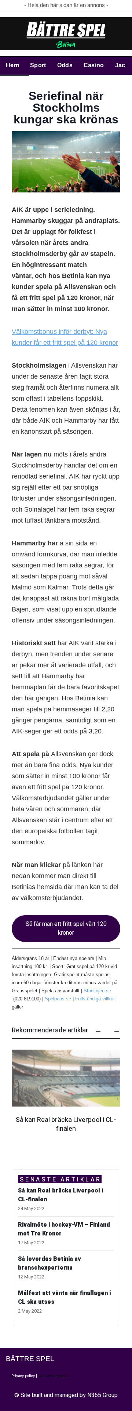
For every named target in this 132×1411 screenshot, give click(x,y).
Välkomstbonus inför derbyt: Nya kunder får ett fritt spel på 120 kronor (65, 337)
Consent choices (52, 1376)
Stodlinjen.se (97, 990)
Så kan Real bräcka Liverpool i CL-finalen (66, 1124)
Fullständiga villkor (95, 999)
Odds (65, 65)
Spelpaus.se (58, 999)
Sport (38, 65)
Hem (12, 65)
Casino (94, 65)
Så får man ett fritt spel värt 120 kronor (66, 928)
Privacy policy (23, 1376)
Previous (94, 1027)
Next (113, 1027)
